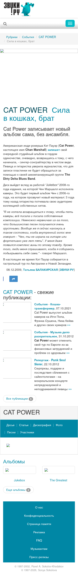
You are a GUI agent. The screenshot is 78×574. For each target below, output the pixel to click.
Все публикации (19, 398)
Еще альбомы (17, 490)
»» (69, 325)
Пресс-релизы (39, 557)
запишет (54, 149)
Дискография (42, 425)
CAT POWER (47, 37)
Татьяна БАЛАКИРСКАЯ (40, 269)
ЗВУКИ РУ (67, 269)
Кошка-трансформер (47, 306)
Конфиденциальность (39, 515)
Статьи (23, 425)
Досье (10, 425)
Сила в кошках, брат (36, 113)
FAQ (39, 540)
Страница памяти (39, 524)
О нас (39, 507)
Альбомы (14, 461)
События (28, 37)
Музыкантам (39, 548)
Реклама (39, 532)
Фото (59, 425)
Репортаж (41, 360)
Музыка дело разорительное (52, 334)
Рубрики (11, 37)
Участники (27, 432)
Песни (11, 432)
